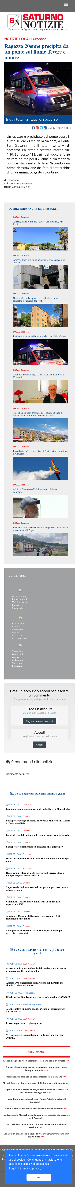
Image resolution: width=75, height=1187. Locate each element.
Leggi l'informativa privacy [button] (25, 1168)
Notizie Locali (18, 38)
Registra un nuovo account (39, 721)
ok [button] (38, 1177)
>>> (67, 1060)
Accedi (39, 744)
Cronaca (40, 38)
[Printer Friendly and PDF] (60, 128)
